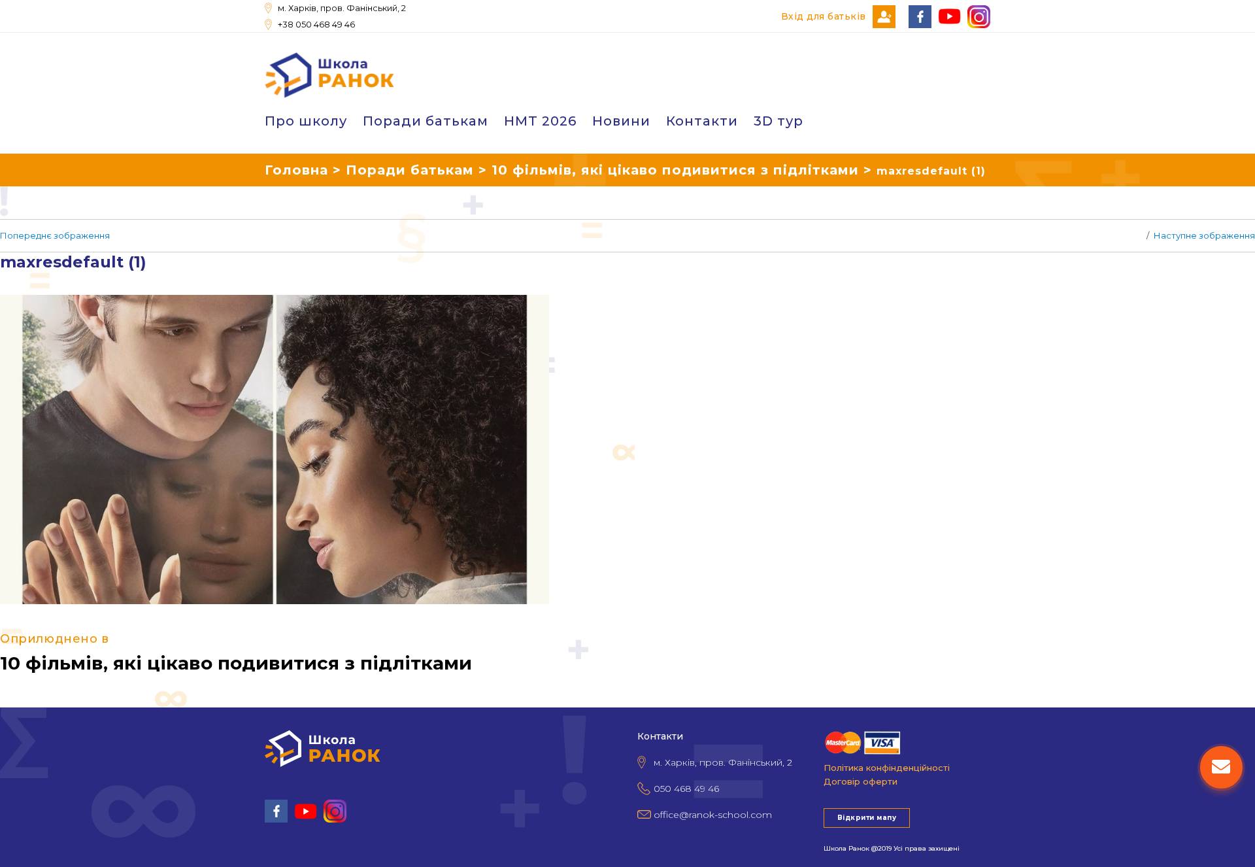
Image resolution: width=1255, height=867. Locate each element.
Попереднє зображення (55, 235)
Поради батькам (425, 121)
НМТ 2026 (540, 121)
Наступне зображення (1204, 235)
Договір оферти (860, 781)
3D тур (778, 121)
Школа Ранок (846, 848)
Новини (621, 121)
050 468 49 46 (686, 788)
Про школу (306, 121)
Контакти (702, 121)
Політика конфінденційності (887, 767)
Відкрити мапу (866, 817)
